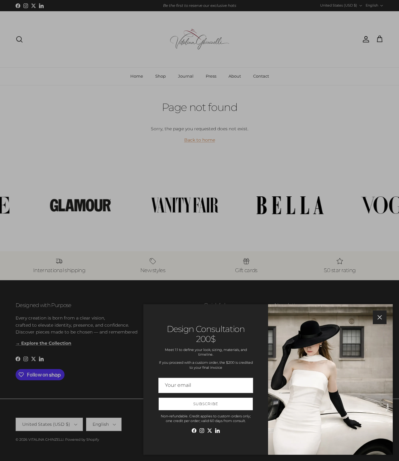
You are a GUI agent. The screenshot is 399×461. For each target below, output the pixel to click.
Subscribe (205, 403)
